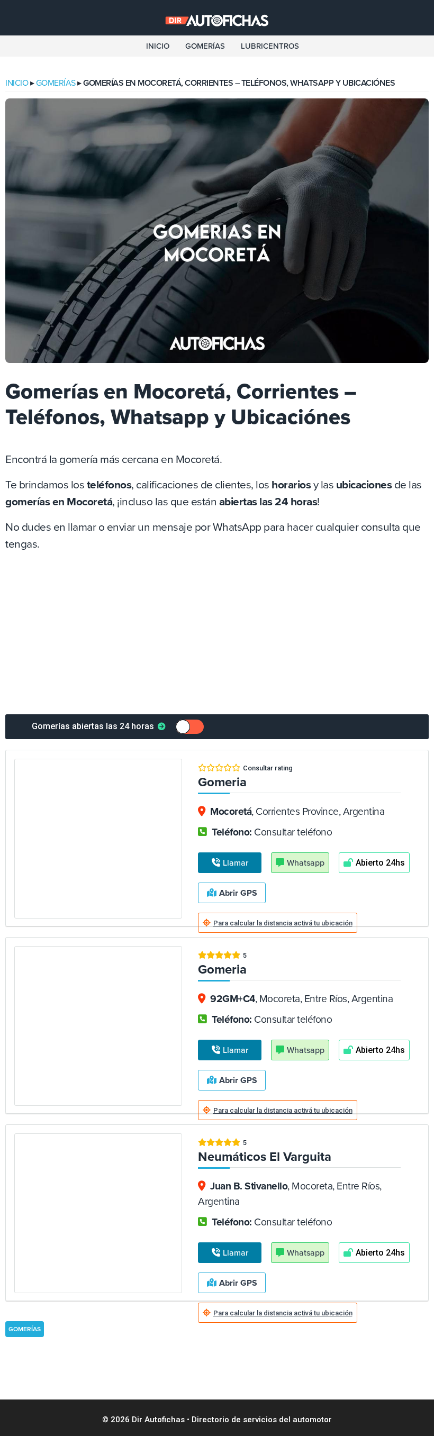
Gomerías (205, 46)
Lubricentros (270, 46)
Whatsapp (305, 863)
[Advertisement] (217, 635)
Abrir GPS (238, 893)
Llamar (235, 863)
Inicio (157, 46)
